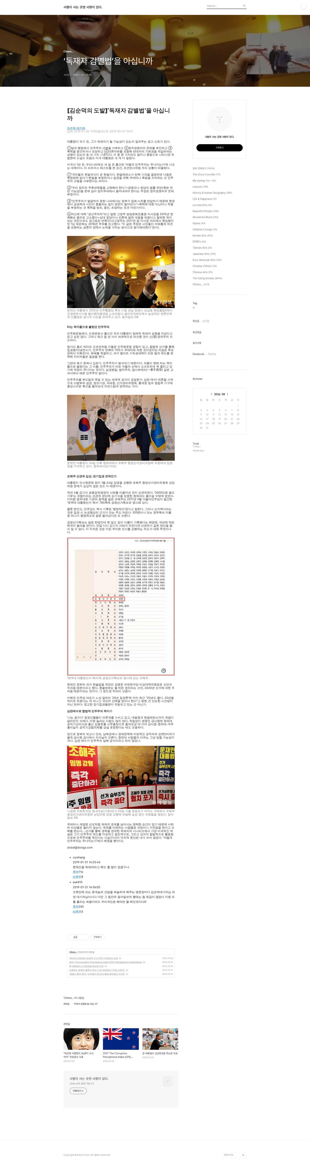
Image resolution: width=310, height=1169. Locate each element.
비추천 (77, 877)
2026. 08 (219, 394)
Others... (73, 952)
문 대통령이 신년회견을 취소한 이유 (86, 966)
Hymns (199, 223)
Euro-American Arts (207, 260)
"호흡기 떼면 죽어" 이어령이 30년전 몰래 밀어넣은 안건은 (97, 974)
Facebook (198, 354)
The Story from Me (206, 174)
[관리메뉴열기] (303, 6)
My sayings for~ (204, 180)
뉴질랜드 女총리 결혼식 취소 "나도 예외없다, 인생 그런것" (97, 970)
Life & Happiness (205, 198)
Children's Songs (205, 229)
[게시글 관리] (85, 937)
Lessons (200, 186)
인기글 (206, 321)
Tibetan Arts (202, 247)
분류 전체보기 (204, 168)
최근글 (196, 321)
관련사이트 (229, 1155)
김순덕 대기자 (76, 128)
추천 (76, 872)
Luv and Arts (202, 205)
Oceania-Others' (205, 266)
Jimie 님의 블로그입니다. (82, 1083)
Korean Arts (203, 235)
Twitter (212, 354)
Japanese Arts (204, 253)
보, (194, 307)
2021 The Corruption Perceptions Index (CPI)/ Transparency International (105, 962)
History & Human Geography (212, 192)
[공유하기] (80, 937)
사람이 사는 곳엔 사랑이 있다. (83, 7)
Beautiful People (206, 211)
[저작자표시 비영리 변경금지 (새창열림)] (109, 937)
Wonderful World (205, 217)
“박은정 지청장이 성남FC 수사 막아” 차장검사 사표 (93, 958)
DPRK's (199, 241)
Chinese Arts (203, 272)
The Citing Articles (207, 278)
